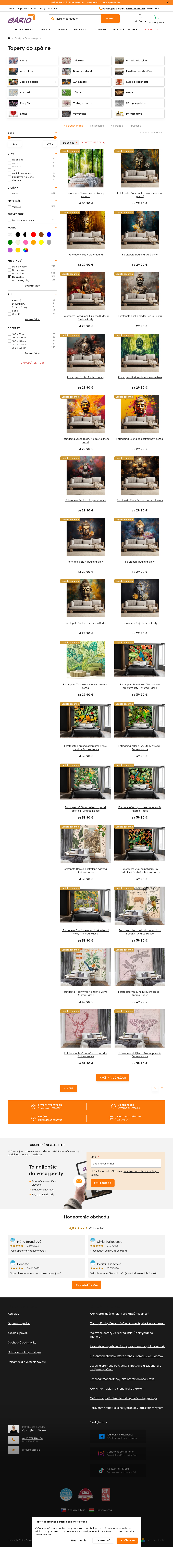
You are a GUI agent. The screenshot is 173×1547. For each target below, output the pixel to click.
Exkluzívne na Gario (33, 176)
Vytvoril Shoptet (156, 1539)
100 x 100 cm (33, 337)
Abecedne (135, 125)
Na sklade (33, 159)
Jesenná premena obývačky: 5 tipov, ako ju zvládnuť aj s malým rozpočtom (125, 1367)
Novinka (33, 166)
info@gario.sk (31, 1449)
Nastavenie (78, 1540)
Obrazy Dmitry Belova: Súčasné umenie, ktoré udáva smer (127, 1323)
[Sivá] (50, 243)
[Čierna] (19, 235)
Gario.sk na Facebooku (122, 1436)
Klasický (33, 300)
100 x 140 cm (33, 340)
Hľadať (110, 18)
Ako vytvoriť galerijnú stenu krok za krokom (117, 1388)
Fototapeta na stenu (33, 220)
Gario (33, 193)
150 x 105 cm (33, 347)
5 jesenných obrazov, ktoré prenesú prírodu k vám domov (126, 1356)
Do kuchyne (33, 269)
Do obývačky (33, 266)
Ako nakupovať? (18, 1333)
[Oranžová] (34, 243)
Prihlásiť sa (102, 1183)
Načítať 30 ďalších (113, 1077)
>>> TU (51, 1534)
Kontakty (52, 8)
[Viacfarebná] (26, 251)
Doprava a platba (27, 8)
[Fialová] (11, 251)
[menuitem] (23, 29)
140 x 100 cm (33, 344)
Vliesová (33, 206)
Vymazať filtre (31, 362)
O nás (11, 8)
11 (162, 1088)
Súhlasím (129, 1540)
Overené (33, 180)
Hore (70, 1088)
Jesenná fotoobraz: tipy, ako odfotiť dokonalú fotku (122, 1379)
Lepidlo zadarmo (33, 173)
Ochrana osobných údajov (24, 1352)
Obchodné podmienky (22, 1342)
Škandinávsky (33, 306)
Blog (42, 8)
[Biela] (11, 235)
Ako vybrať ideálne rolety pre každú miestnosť (119, 1313)
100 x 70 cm (33, 333)
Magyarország (103, 1510)
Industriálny (33, 303)
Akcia (33, 162)
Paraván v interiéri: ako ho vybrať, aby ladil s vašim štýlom (126, 1407)
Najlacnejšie (97, 125)
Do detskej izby (33, 280)
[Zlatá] (19, 251)
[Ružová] (26, 243)
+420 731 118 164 (32, 1438)
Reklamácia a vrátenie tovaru (27, 1362)
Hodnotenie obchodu (86, 1217)
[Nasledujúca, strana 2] (155, 1088)
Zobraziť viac (87, 1284)
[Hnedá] (42, 235)
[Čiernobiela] (26, 235)
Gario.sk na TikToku (122, 1470)
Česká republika (76, 1510)
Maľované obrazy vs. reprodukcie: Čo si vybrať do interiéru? (121, 1334)
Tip (33, 169)
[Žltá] (42, 243)
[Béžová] (19, 243)
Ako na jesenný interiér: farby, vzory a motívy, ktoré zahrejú (127, 1346)
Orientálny (33, 313)
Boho (33, 310)
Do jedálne (33, 273)
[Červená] (34, 235)
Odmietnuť (103, 1540)
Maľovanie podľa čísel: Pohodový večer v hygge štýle (123, 1398)
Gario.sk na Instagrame (122, 1453)
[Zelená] (11, 243)
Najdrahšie (117, 125)
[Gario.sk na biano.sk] (106, 1495)
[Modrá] (50, 235)
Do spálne (33, 276)
